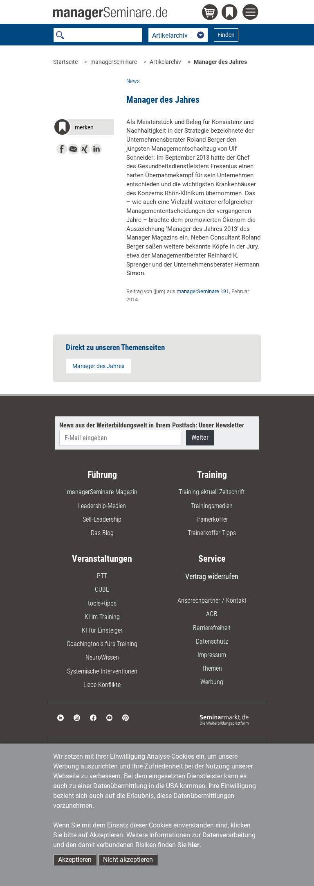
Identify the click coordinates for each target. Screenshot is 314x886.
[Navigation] (251, 13)
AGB (212, 614)
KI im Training (102, 617)
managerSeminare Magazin (102, 492)
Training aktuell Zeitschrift (212, 492)
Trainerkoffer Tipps (212, 533)
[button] (83, 128)
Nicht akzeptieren (128, 859)
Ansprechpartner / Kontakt (212, 600)
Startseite (65, 62)
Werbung (211, 682)
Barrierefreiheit (212, 628)
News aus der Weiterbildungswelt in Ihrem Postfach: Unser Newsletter (151, 425)
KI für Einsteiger (102, 630)
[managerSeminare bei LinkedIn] (60, 717)
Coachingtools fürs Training (102, 644)
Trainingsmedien (212, 506)
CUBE (102, 589)
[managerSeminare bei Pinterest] (125, 717)
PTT (102, 576)
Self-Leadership (102, 519)
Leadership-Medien (102, 506)
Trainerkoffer (211, 519)
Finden (226, 35)
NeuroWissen (102, 657)
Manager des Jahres (220, 62)
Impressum (211, 655)
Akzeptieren (75, 859)
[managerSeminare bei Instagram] (77, 717)
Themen (212, 668)
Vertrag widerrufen (211, 576)
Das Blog (102, 533)
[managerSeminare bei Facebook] (93, 717)
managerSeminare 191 (203, 291)
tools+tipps (102, 603)
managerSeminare (113, 62)
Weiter (200, 437)
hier (194, 845)
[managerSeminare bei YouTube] (109, 717)
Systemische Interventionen (102, 671)
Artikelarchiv (165, 62)
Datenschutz (212, 641)
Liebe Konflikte (102, 685)
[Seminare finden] (224, 719)
